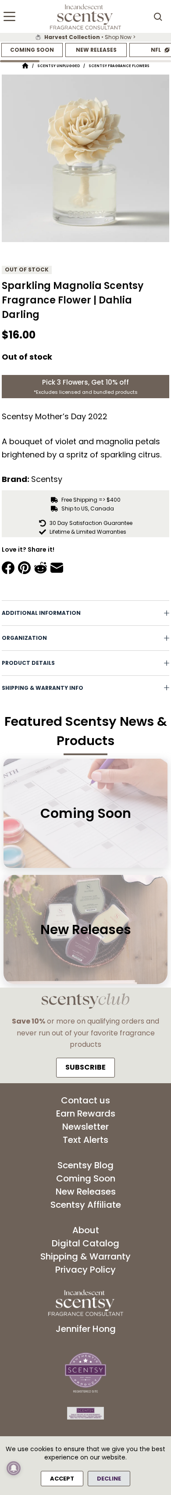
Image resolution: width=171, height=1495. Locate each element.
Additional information (41, 613)
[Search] (158, 16)
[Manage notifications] (14, 1468)
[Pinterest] (24, 567)
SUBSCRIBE (85, 1067)
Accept (62, 1478)
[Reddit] (40, 567)
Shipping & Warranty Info (42, 688)
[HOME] (25, 66)
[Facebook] (8, 567)
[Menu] (9, 16)
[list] (85, 37)
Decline (109, 1478)
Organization (24, 638)
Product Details (28, 663)
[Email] (56, 567)
